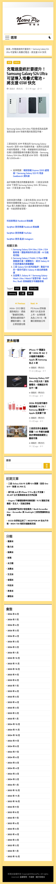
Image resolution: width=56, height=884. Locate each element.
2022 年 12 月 (14, 856)
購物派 (10, 596)
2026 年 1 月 (13, 652)
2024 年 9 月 (13, 740)
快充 (30, 293)
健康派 (10, 541)
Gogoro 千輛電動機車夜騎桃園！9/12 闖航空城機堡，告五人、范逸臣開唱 (28, 502)
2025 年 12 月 (14, 658)
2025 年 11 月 (14, 663)
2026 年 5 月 (13, 630)
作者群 (31, 877)
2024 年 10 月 (14, 735)
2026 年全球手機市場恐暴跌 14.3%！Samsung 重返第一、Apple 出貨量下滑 (39, 408)
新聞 (9, 62)
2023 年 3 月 (13, 840)
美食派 (10, 590)
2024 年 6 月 (13, 757)
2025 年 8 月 (13, 680)
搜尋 (8, 460)
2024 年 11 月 (14, 729)
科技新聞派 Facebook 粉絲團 (20, 221)
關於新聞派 (40, 877)
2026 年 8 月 (13, 614)
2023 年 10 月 (14, 801)
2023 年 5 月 (13, 828)
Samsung (12, 293)
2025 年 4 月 (13, 702)
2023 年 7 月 (13, 817)
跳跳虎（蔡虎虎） (17, 88)
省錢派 (10, 579)
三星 (22, 293)
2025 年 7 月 (13, 685)
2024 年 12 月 (14, 724)
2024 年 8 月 (13, 746)
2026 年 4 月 (13, 636)
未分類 (10, 563)
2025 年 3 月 (13, 707)
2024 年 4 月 (13, 768)
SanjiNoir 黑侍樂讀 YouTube (19, 233)
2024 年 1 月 (13, 784)
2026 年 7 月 (13, 619)
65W (17, 288)
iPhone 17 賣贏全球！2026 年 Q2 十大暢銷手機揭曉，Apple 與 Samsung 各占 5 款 (38, 356)
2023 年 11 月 (14, 795)
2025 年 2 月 (13, 713)
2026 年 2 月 (13, 647)
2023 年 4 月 (13, 834)
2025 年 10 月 (14, 669)
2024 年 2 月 (13, 779)
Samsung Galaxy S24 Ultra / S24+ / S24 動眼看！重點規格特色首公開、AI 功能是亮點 (31, 252)
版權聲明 (23, 877)
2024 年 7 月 (13, 751)
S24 (24, 288)
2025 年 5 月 (13, 696)
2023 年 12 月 (14, 790)
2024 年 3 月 (13, 773)
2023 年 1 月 (13, 851)
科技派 (16, 62)
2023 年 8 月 (13, 812)
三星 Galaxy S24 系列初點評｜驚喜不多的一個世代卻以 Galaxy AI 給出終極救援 (31, 270)
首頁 (8, 49)
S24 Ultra (33, 288)
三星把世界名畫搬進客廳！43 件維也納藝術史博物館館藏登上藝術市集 (39, 433)
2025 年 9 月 (13, 674)
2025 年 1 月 (13, 718)
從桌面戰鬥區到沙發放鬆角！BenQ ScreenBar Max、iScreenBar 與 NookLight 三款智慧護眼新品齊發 (28, 512)
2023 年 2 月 (13, 845)
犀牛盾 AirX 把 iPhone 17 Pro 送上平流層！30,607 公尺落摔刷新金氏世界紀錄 (26, 494)
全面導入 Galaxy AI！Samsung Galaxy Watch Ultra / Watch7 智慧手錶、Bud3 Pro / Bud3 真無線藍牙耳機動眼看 (30, 278)
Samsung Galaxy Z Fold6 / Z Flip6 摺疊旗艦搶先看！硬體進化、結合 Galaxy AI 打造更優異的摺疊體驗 (31, 261)
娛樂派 (10, 552)
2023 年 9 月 (13, 807)
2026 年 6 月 (13, 625)
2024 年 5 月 (13, 762)
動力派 (10, 546)
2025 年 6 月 (13, 691)
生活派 (10, 574)
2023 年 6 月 (13, 823)
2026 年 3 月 (13, 641)
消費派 (10, 568)
